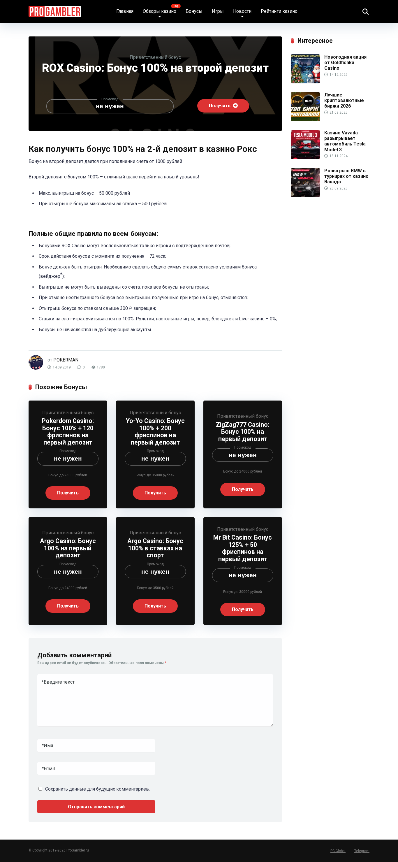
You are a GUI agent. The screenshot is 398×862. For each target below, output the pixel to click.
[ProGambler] (55, 9)
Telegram (361, 851)
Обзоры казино (159, 11)
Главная (124, 11)
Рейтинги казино (279, 11)
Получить (220, 105)
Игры (218, 11)
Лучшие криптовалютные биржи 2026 (344, 100)
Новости (242, 11)
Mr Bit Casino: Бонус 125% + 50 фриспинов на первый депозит (242, 548)
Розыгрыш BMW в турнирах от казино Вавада (346, 176)
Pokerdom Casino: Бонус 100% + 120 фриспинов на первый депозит (68, 431)
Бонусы (194, 11)
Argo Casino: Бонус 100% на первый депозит (68, 548)
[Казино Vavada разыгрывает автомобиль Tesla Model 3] (305, 157)
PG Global (338, 851)
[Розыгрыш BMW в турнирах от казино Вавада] (305, 195)
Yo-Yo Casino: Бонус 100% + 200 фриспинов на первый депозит (155, 431)
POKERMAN (65, 360)
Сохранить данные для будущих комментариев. (97, 789)
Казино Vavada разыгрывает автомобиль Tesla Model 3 (345, 141)
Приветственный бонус (155, 57)
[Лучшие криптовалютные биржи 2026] (305, 119)
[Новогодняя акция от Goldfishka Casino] (305, 82)
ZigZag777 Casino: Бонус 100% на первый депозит (242, 432)
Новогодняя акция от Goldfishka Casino (345, 62)
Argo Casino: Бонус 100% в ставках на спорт (155, 548)
